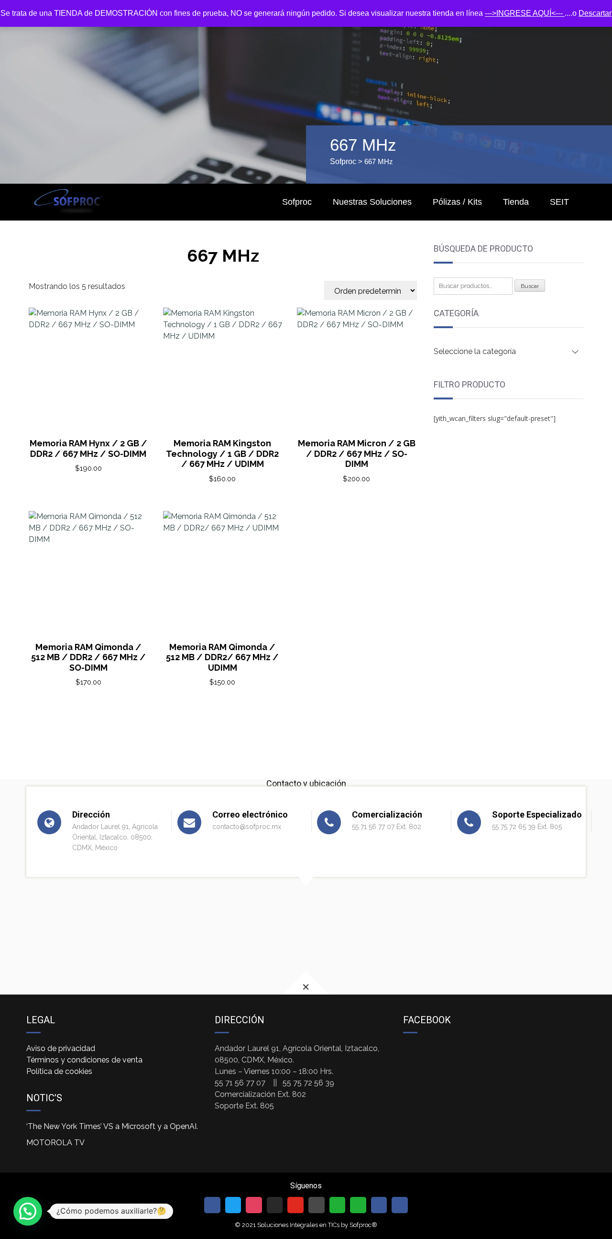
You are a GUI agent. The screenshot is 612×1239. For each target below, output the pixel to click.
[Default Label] (295, 1205)
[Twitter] (233, 1205)
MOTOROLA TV (55, 1142)
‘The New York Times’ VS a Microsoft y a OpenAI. (112, 1126)
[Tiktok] (274, 1205)
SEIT (559, 202)
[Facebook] (212, 1205)
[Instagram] (253, 1205)
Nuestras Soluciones (372, 202)
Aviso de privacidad (60, 1048)
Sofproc (343, 161)
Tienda (516, 202)
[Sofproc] (68, 201)
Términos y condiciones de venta (84, 1059)
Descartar (595, 13)
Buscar (530, 286)
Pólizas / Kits (457, 202)
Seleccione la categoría (475, 351)
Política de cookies (59, 1071)
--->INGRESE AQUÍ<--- (525, 13)
